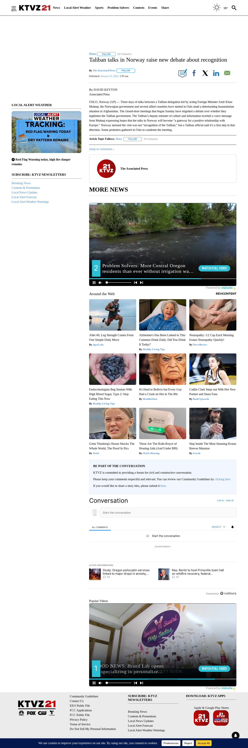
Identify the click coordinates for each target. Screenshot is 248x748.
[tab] (100, 527)
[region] (162, 547)
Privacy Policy (79, 719)
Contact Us (77, 701)
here (163, 485)
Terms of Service (80, 724)
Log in (220, 500)
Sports (99, 7)
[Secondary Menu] (17, 7)
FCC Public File (80, 715)
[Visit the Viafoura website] (228, 593)
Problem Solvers (118, 7)
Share (165, 7)
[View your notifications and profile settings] (232, 527)
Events (152, 7)
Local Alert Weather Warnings (30, 201)
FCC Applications (81, 710)
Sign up (230, 500)
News (56, 7)
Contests (138, 7)
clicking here (222, 479)
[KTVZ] (35, 8)
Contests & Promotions (26, 187)
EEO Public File (80, 705)
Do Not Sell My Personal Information (93, 729)
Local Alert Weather (77, 7)
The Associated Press (104, 70)
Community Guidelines (84, 696)
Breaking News (21, 183)
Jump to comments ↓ (101, 149)
